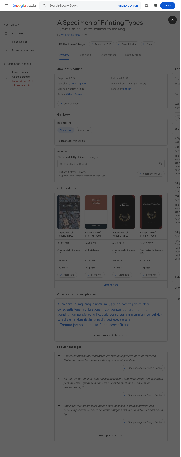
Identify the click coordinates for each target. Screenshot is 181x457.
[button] (6, 5)
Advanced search (128, 5)
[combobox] (82, 5)
